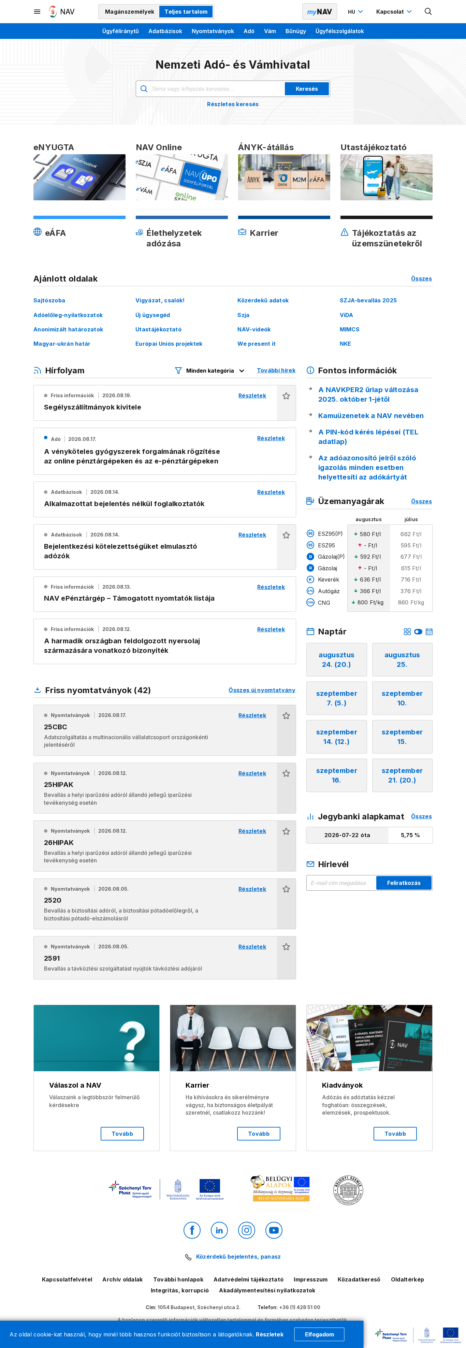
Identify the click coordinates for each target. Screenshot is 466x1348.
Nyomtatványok (213, 31)
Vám (270, 31)
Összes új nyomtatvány (262, 690)
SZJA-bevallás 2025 (368, 300)
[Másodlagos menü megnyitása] (37, 12)
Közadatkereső (359, 1279)
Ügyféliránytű (120, 31)
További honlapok (178, 1279)
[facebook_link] (192, 1230)
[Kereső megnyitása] (428, 12)
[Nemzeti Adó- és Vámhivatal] (61, 11)
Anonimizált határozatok (68, 329)
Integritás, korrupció (180, 1290)
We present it (256, 343)
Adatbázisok (165, 31)
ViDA (346, 315)
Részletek (269, 1334)
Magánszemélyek (129, 11)
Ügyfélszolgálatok (340, 31)
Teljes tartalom (185, 11)
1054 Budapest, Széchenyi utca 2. (199, 1307)
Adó (249, 31)
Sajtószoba (49, 300)
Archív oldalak (122, 1279)
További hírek (276, 370)
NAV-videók (254, 329)
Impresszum (310, 1279)
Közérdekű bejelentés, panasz (238, 1256)
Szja (243, 315)
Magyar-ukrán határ (62, 343)
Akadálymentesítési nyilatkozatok (267, 1290)
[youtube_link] (273, 1230)
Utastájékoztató (158, 329)
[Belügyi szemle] (348, 1191)
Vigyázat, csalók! (160, 300)
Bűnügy (296, 31)
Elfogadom (319, 1334)
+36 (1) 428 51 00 (299, 1307)
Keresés (307, 88)
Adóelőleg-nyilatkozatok (68, 315)
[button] (286, 402)
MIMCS (350, 329)
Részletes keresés (233, 104)
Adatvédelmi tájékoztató (248, 1279)
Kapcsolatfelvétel (67, 1279)
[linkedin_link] (219, 1230)
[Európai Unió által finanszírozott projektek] (166, 1190)
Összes (421, 278)
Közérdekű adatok (263, 300)
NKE (345, 343)
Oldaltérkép (407, 1279)
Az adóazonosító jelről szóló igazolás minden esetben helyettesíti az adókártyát (367, 467)
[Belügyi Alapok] (281, 1190)
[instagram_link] (246, 1230)
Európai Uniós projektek (168, 343)
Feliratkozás (404, 882)
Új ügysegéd (152, 315)
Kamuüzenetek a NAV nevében (371, 416)
